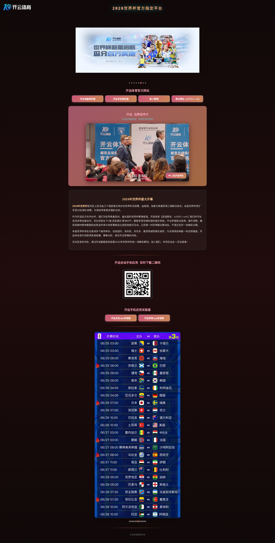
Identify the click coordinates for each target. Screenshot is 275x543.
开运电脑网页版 (88, 99)
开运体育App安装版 (154, 318)
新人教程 (154, 99)
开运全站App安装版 (121, 318)
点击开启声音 (177, 176)
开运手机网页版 (121, 99)
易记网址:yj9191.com (187, 99)
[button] (98, 425)
